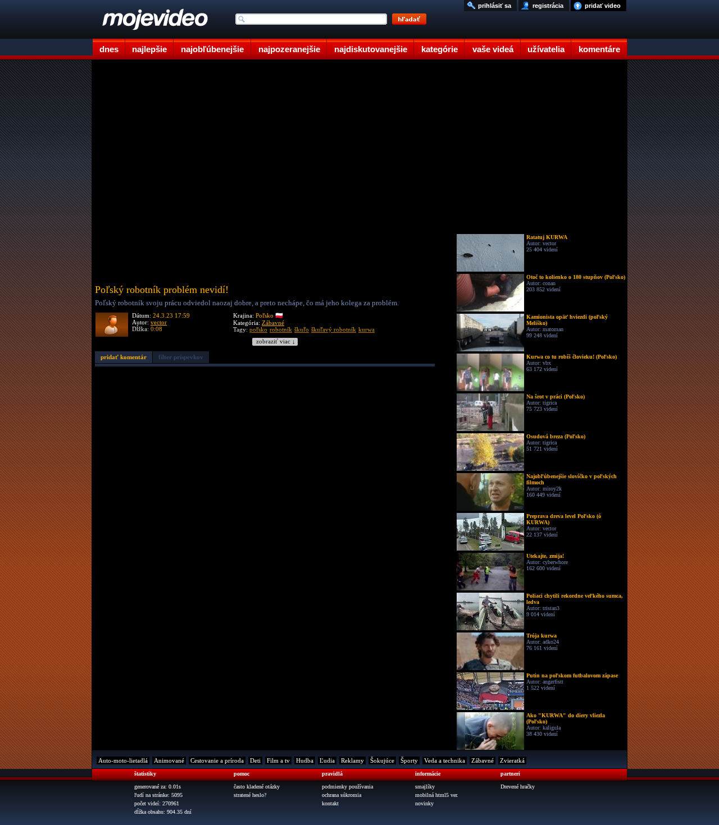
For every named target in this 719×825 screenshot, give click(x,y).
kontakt (330, 803)
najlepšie (149, 49)
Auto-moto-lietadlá (123, 760)
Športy (409, 760)
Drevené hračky (517, 786)
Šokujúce (382, 760)
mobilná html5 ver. (436, 795)
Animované (169, 760)
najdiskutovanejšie (370, 49)
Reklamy (352, 760)
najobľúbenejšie (212, 49)
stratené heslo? (250, 795)
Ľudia (327, 760)
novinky (424, 803)
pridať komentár (124, 357)
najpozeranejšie (289, 49)
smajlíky (425, 786)
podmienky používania (347, 786)
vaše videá (492, 49)
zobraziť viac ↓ (275, 341)
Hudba (304, 760)
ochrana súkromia (341, 795)
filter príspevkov (180, 357)
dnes (109, 49)
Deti (255, 760)
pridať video (603, 5)
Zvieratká (512, 760)
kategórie (439, 49)
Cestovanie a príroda (217, 760)
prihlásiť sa (494, 5)
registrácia (548, 5)
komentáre (599, 49)
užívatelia (546, 49)
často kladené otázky (257, 786)
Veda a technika (444, 760)
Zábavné (273, 322)
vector (159, 322)
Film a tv (278, 760)
